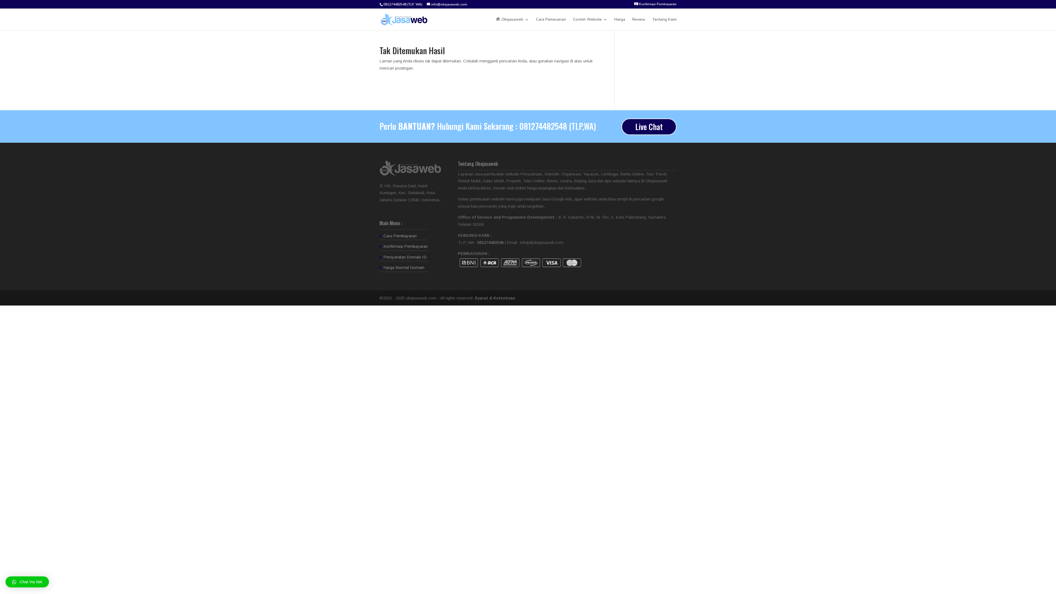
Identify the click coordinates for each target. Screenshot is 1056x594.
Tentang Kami (664, 20)
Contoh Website (587, 20)
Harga (619, 20)
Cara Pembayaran (400, 235)
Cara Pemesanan (551, 20)
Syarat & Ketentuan (495, 298)
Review (638, 20)
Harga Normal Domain (403, 267)
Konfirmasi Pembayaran (405, 246)
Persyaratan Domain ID (405, 257)
